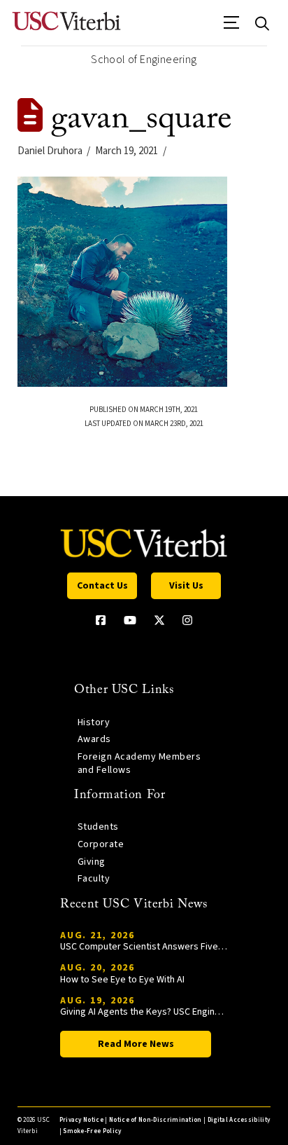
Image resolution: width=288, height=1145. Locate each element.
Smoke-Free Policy (92, 1131)
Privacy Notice (81, 1120)
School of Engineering (143, 59)
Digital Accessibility (239, 1120)
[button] (232, 27)
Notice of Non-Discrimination (155, 1120)
